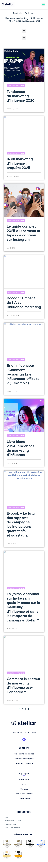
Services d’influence (24, 763)
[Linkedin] (24, 739)
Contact (24, 789)
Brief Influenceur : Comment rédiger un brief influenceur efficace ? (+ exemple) (23, 374)
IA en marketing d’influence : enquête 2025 (20, 163)
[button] (43, 4)
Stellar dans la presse (12, 827)
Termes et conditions (24, 793)
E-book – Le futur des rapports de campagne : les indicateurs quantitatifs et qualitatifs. (21, 524)
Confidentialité (24, 798)
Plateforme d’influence (24, 754)
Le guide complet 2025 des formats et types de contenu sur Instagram (23, 233)
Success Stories (10, 824)
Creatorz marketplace (24, 758)
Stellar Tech (24, 779)
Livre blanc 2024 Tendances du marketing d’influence (20, 448)
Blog (6, 817)
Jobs (24, 784)
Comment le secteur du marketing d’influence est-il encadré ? (23, 685)
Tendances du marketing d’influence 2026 (20, 95)
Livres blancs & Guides (12, 821)
